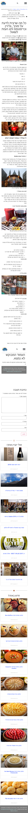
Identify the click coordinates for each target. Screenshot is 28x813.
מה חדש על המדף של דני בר (14, 579)
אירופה (18, 9)
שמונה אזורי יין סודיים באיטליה (14, 490)
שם (25, 415)
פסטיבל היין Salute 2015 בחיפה (14, 516)
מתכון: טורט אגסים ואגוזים (14, 694)
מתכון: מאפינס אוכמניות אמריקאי (14, 641)
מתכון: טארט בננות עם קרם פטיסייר (14, 720)
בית (26, 9)
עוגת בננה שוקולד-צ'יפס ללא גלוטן (14, 527)
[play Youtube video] (14, 129)
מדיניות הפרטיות (5, 809)
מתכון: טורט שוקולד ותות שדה (14, 745)
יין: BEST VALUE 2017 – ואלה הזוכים (14, 553)
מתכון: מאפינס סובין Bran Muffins (14, 615)
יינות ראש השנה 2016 (14, 464)
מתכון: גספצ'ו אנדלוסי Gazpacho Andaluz (14, 667)
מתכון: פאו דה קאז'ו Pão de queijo (14, 798)
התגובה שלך (23, 396)
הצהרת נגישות (13, 810)
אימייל (24, 421)
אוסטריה (14, 9)
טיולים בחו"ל (22, 9)
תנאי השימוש (13, 809)
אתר (25, 427)
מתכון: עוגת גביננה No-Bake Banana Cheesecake (14, 772)
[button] (26, 3)
